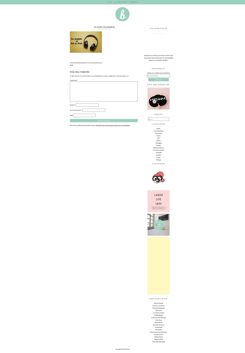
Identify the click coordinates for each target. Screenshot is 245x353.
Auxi (109, 29)
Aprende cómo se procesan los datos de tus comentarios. (113, 125)
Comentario (74, 80)
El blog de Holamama (158, 308)
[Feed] (151, 65)
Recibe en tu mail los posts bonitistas (158, 73)
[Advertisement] (159, 265)
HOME (109, 2)
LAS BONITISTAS (120, 2)
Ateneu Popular (158, 303)
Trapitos (158, 155)
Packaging (159, 143)
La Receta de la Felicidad (158, 317)
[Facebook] (158, 65)
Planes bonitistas (158, 148)
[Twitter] (155, 65)
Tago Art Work (158, 339)
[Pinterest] (161, 65)
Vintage (158, 160)
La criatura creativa (158, 313)
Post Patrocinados (158, 150)
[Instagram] (165, 65)
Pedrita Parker (158, 337)
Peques (158, 145)
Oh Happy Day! (158, 334)
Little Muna (158, 320)
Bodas (158, 128)
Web (71, 115)
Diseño (158, 136)
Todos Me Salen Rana (158, 341)
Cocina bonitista (158, 131)
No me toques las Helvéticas (158, 332)
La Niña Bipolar (158, 315)
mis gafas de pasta (158, 325)
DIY (158, 138)
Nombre (73, 105)
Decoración (158, 133)
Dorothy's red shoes (158, 305)
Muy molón (158, 329)
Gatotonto (158, 310)
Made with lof (158, 322)
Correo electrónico (76, 110)
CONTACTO (133, 2)
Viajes (158, 157)
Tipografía (159, 152)
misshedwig (158, 327)
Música (158, 140)
